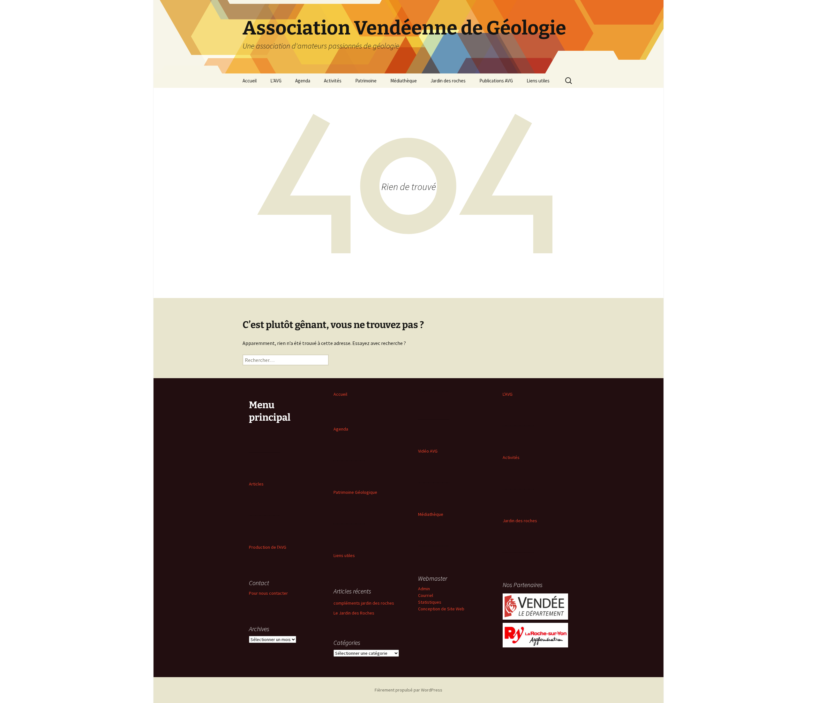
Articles (256, 484)
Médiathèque (403, 81)
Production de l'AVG (267, 547)
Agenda (302, 81)
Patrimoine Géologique (355, 492)
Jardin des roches (448, 81)
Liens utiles (538, 81)
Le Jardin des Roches (354, 613)
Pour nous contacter (268, 593)
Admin (424, 589)
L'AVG (508, 394)
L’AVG (275, 81)
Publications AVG (496, 81)
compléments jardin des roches (364, 603)
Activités (332, 81)
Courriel (425, 595)
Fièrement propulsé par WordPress (408, 690)
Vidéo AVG (428, 451)
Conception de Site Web (441, 609)
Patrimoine (366, 81)
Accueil (250, 81)
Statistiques (429, 602)
